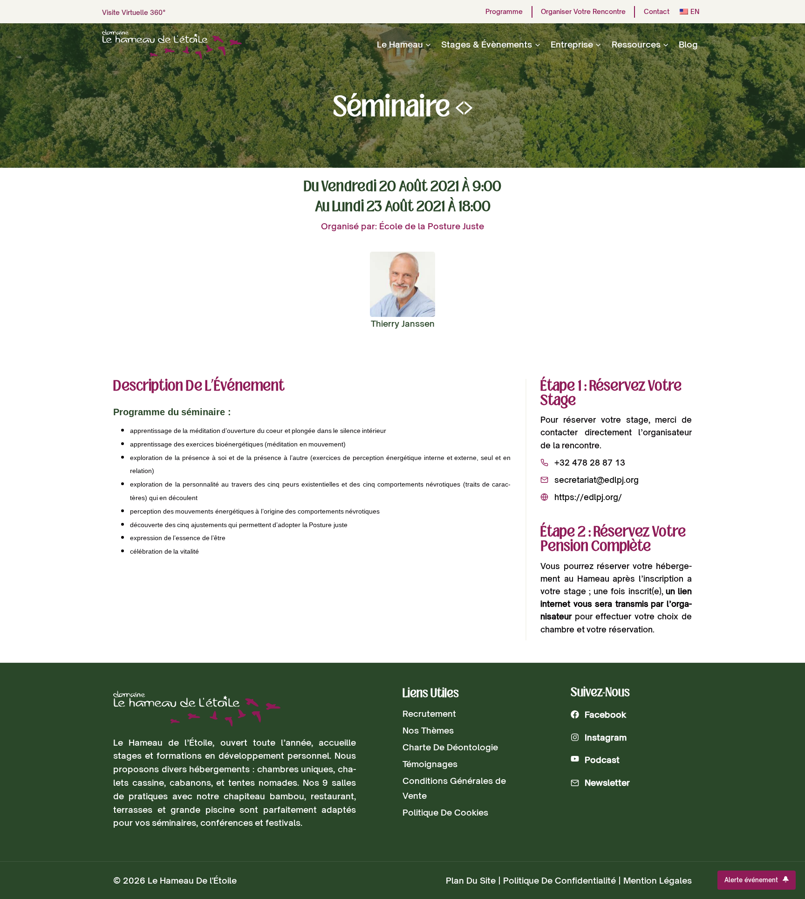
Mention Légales (657, 880)
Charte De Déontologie (450, 747)
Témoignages (429, 764)
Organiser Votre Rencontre (583, 11)
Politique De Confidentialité (559, 880)
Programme (504, 11)
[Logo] (196, 709)
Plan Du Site (471, 880)
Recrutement (429, 713)
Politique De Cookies (445, 812)
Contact (656, 11)
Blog (688, 44)
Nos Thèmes (428, 730)
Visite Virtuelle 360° (134, 12)
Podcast (602, 760)
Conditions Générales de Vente (454, 788)
